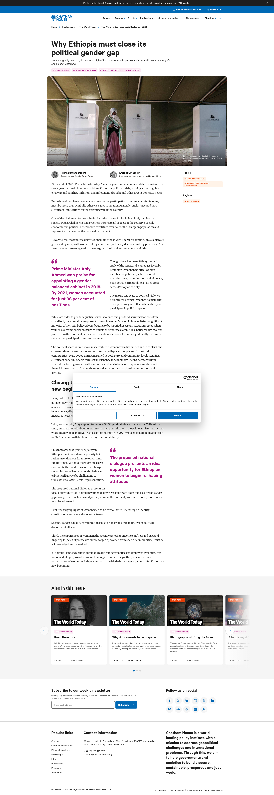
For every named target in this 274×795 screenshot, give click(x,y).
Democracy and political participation (197, 184)
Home (54, 26)
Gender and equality (195, 178)
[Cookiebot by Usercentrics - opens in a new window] (185, 378)
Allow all (178, 415)
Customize (135, 415)
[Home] (61, 18)
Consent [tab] (94, 387)
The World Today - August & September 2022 (124, 26)
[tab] (134, 671)
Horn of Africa (192, 201)
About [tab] (180, 387)
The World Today (87, 26)
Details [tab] (137, 387)
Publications (68, 26)
